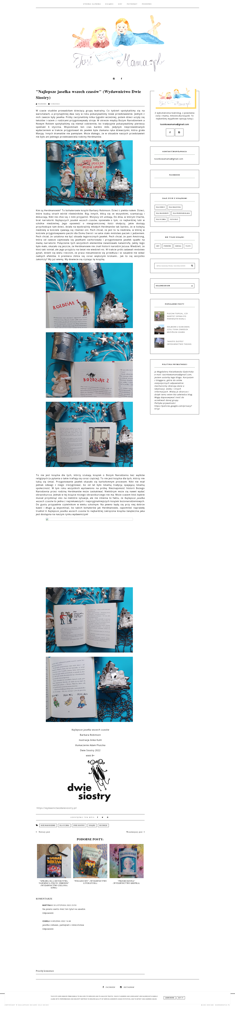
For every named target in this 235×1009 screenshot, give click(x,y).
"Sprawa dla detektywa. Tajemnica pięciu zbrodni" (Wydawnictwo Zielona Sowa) (54, 884)
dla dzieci (160, 207)
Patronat (132, 4)
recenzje (103, 825)
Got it (180, 998)
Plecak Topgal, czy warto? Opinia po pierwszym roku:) (177, 316)
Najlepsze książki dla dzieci (33, 1005)
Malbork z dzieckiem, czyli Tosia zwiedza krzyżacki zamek (178, 329)
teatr (188, 246)
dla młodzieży (162, 213)
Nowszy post (44, 832)
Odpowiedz (48, 913)
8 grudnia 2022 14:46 (61, 921)
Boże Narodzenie (48, 825)
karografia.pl (222, 1005)
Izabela (46, 921)
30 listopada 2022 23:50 (64, 905)
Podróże (147, 4)
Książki (109, 4)
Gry (120, 4)
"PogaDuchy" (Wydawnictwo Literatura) (90, 882)
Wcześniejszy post (134, 832)
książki (92, 825)
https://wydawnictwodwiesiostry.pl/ (57, 807)
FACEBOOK (110, 987)
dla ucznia (64, 825)
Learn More (169, 998)
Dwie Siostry (79, 825)
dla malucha (175, 207)
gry (158, 246)
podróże (167, 246)
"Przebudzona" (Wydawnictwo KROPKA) (126, 882)
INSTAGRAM (128, 987)
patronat (174, 219)
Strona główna (92, 4)
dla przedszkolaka (181, 213)
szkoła (178, 246)
